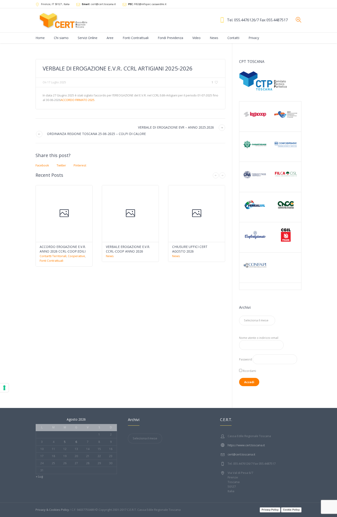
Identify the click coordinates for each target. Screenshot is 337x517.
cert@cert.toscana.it (99, 4)
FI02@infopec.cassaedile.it (147, 4)
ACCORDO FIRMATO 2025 (77, 100)
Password (245, 359)
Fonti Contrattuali (51, 260)
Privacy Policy (270, 509)
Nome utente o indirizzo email (258, 338)
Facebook (42, 165)
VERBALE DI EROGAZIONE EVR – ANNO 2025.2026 (176, 127)
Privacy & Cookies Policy (52, 510)
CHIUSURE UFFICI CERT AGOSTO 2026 (189, 248)
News (110, 256)
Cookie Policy (291, 509)
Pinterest (80, 165)
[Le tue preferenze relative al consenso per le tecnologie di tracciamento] (4, 387)
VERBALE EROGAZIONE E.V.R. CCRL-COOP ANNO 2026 (128, 248)
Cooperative (76, 256)
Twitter (61, 165)
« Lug (39, 476)
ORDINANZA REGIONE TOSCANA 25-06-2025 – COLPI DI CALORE (96, 134)
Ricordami (249, 371)
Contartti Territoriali (53, 256)
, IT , (55, 4)
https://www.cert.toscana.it (246, 445)
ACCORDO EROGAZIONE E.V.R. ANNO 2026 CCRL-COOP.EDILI (63, 248)
